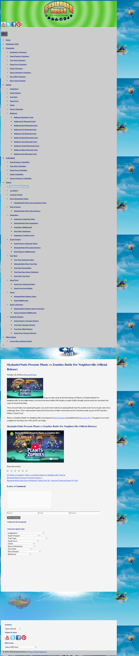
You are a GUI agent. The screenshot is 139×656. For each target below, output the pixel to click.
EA (8, 475)
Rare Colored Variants (18, 81)
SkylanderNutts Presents (19, 186)
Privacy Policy (32, 652)
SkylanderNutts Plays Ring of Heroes (27, 211)
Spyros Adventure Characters (20, 72)
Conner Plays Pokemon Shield (21, 341)
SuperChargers (15, 93)
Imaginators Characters (18, 52)
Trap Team (13, 97)
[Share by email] (27, 471)
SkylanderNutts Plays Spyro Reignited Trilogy (30, 203)
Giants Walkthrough (21, 300)
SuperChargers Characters (19, 56)
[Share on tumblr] (23, 471)
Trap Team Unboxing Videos (24, 260)
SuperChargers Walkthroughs (24, 252)
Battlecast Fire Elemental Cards (25, 129)
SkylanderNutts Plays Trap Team (25, 264)
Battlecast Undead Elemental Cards (26, 146)
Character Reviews (16, 317)
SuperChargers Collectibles (20, 162)
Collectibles (10, 158)
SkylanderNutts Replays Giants (25, 296)
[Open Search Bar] (2, 29)
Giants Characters (16, 68)
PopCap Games (59, 418)
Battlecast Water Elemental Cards (26, 150)
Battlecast (13, 113)
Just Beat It (14, 191)
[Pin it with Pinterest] (19, 471)
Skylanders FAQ (12, 44)
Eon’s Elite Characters (18, 77)
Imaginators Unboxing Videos (24, 219)
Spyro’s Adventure (16, 109)
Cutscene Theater (16, 195)
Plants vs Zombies (17, 475)
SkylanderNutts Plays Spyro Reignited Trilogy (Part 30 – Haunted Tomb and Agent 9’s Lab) (42, 480)
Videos (8, 182)
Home (8, 40)
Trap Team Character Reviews (24, 325)
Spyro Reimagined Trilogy (19, 199)
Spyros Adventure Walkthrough (25, 313)
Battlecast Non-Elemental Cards (25, 154)
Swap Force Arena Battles (23, 288)
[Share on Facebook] (8, 471)
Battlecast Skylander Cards (23, 117)
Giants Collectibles (16, 174)
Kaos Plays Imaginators (22, 231)
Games (8, 85)
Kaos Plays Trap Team (22, 276)
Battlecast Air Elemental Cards (25, 121)
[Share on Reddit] (16, 471)
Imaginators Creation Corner (24, 235)
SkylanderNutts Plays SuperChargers (27, 248)
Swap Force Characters (18, 64)
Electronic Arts (85, 418)
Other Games (11, 337)
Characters (10, 48)
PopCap (62, 475)
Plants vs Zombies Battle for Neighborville (41, 475)
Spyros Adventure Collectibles (21, 178)
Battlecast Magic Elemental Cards (26, 138)
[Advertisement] (58, 353)
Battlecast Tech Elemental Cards (25, 142)
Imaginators (14, 89)
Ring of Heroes (15, 207)
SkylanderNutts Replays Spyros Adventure (29, 309)
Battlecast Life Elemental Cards (25, 134)
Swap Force (14, 101)
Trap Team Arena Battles (22, 268)
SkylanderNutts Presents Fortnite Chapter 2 (24, 478)
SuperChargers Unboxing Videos (26, 243)
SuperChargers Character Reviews (26, 321)
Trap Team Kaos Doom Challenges (26, 272)
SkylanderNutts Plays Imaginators (26, 223)
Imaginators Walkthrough (23, 227)
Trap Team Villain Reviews (23, 329)
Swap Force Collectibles (18, 170)
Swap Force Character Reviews (25, 333)
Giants (12, 105)
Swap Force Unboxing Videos (24, 284)
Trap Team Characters (18, 60)
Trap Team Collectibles (18, 166)
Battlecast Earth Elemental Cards (26, 125)
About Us (43, 652)
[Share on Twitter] (12, 471)
